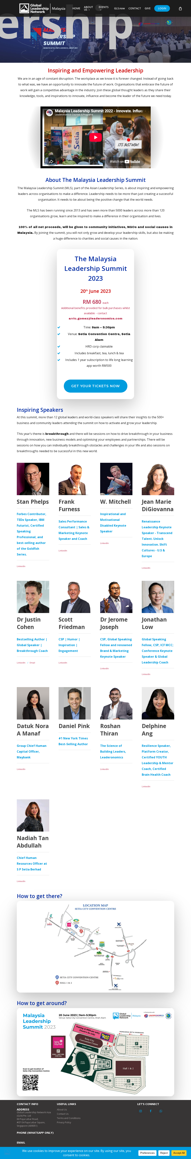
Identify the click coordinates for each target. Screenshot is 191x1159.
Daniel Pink (74, 726)
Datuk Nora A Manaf (33, 729)
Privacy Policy (64, 1122)
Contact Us (62, 1113)
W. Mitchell (115, 501)
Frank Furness (69, 505)
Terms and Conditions (68, 1118)
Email (32, 662)
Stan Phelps (33, 501)
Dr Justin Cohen (29, 623)
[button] (95, 386)
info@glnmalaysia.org (28, 1145)
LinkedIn (21, 566)
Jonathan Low (154, 623)
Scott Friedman (72, 623)
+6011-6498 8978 (26, 1135)
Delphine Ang (154, 729)
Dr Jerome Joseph (114, 623)
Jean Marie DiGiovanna (158, 505)
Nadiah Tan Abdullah (33, 841)
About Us (62, 1109)
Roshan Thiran (110, 729)
